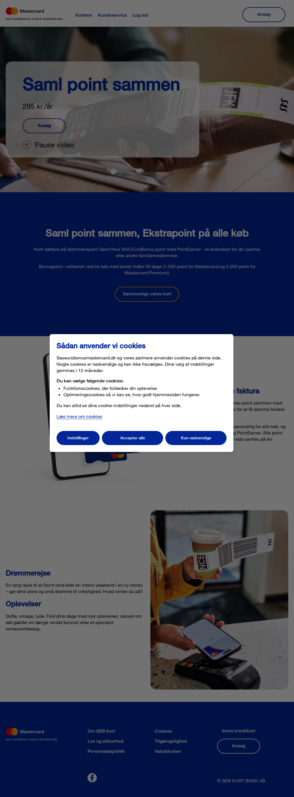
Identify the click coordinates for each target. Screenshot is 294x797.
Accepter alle (132, 437)
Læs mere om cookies (79, 416)
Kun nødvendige (196, 437)
